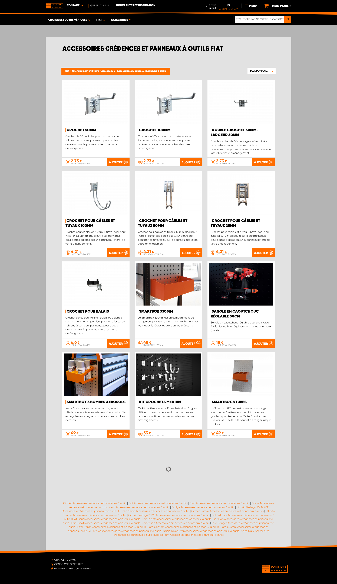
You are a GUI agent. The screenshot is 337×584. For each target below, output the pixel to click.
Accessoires (108, 71)
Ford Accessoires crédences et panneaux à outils (220, 503)
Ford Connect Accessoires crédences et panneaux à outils (183, 526)
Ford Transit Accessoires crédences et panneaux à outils (111, 526)
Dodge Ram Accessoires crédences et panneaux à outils (189, 534)
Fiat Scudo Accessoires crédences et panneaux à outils (176, 523)
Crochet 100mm (154, 130)
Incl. (214, 5)
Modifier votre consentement (73, 568)
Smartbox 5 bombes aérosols (96, 402)
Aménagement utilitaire (86, 71)
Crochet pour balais (88, 311)
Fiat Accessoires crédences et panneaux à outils (158, 503)
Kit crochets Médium (160, 402)
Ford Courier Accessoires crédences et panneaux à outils (126, 531)
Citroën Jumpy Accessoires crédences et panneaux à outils (227, 511)
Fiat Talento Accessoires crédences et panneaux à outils (176, 519)
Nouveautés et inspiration (135, 5)
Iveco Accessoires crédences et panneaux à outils (139, 507)
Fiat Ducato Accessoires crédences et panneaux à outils (105, 523)
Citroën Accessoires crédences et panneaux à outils (95, 503)
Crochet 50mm (81, 130)
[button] (261, 71)
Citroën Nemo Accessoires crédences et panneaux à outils (153, 511)
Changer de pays (65, 559)
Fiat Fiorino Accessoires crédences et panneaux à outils (106, 519)
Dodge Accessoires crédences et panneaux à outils (202, 507)
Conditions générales (68, 564)
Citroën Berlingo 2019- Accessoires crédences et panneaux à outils (169, 515)
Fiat (67, 71)
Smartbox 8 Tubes (229, 402)
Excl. (214, 8)
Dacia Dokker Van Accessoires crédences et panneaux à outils (201, 531)
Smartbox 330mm (156, 311)
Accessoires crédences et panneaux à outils (141, 71)
